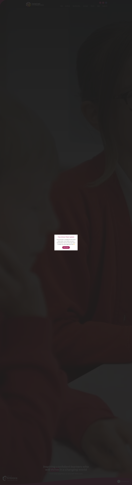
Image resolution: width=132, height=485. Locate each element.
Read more (66, 247)
